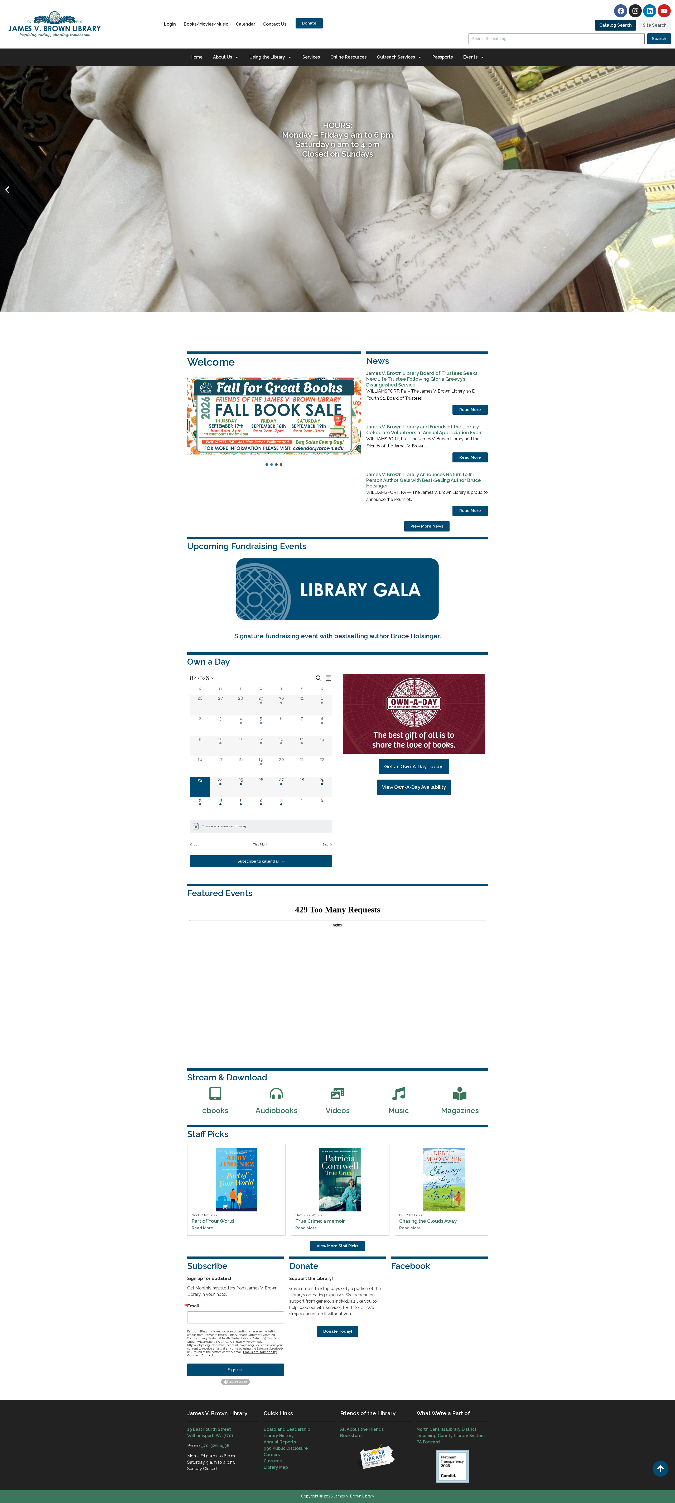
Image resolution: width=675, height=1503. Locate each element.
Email (193, 1306)
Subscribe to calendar (258, 861)
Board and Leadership (287, 1429)
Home (196, 57)
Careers (272, 1454)
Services (311, 57)
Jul (196, 844)
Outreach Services (396, 57)
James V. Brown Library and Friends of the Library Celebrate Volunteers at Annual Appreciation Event (424, 429)
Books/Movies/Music (206, 24)
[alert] (261, 826)
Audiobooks (276, 1110)
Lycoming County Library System (451, 1435)
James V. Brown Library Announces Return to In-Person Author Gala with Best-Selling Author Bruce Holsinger (423, 480)
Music (398, 1110)
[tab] (615, 25)
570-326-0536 (215, 1445)
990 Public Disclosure (286, 1448)
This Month (261, 844)
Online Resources (348, 57)
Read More (470, 409)
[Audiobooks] (276, 1093)
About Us (222, 57)
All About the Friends (362, 1429)
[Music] (398, 1093)
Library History (279, 1435)
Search (659, 38)
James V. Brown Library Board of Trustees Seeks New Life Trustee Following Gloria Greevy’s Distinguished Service (422, 378)
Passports (442, 57)
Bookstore (350, 1435)
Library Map (276, 1467)
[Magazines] (459, 1093)
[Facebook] (620, 10)
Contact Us (274, 24)
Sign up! (235, 1369)
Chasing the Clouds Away (428, 1221)
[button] (7, 190)
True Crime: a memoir (320, 1221)
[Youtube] (664, 10)
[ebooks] (215, 1093)
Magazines (460, 1110)
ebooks (215, 1110)
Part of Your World (213, 1221)
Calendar (245, 24)
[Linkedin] (649, 10)
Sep (325, 844)
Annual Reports (280, 1441)
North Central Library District (446, 1429)
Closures (273, 1460)
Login (170, 24)
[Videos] (337, 1093)
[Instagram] (635, 10)
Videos (338, 1110)
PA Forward (428, 1441)
